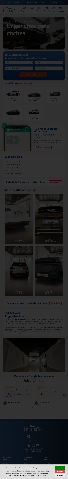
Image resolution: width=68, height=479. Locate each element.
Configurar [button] (60, 475)
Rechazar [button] (60, 471)
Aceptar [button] (60, 468)
